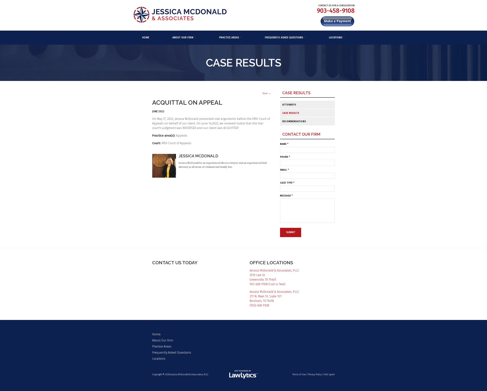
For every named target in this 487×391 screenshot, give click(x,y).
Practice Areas (229, 37)
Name (284, 144)
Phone (285, 157)
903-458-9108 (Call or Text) (267, 284)
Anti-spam (329, 374)
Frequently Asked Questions (284, 37)
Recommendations (294, 121)
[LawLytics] (243, 374)
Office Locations (271, 262)
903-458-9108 (336, 10)
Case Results (296, 93)
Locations (335, 37)
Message (286, 195)
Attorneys (289, 104)
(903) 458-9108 (259, 305)
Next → (267, 93)
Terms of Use (299, 374)
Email (284, 170)
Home (145, 37)
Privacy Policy (315, 374)
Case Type (287, 182)
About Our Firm (182, 37)
